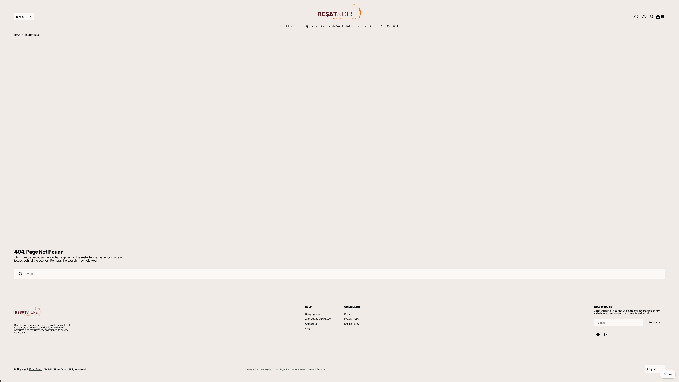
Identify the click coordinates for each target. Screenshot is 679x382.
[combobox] (339, 274)
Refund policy (266, 369)
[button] (636, 17)
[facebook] (598, 335)
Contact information (316, 369)
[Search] (21, 274)
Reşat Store (35, 369)
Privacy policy (252, 369)
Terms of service (298, 369)
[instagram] (606, 335)
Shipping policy (282, 369)
